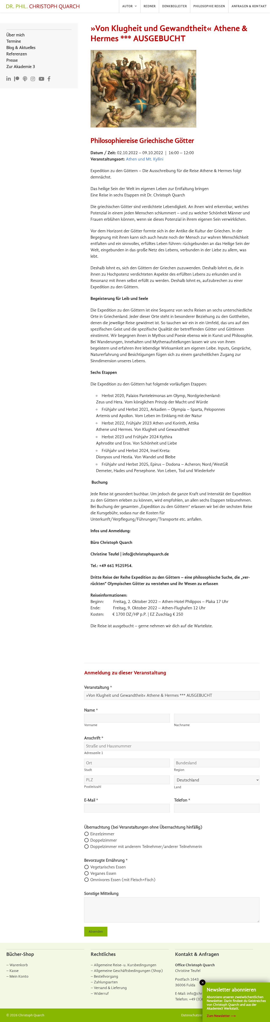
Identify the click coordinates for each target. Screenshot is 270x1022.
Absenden (96, 932)
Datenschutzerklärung (197, 1015)
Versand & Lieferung (110, 988)
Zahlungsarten (106, 982)
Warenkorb (18, 965)
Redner (150, 6)
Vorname (90, 725)
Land (177, 787)
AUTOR (127, 6)
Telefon (182, 800)
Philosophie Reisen (209, 6)
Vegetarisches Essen (108, 867)
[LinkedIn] (8, 79)
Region (179, 770)
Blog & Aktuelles (20, 47)
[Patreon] (16, 79)
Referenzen (16, 54)
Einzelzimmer (102, 833)
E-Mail (91, 800)
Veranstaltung (98, 687)
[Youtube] (41, 79)
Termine (13, 41)
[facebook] (49, 79)
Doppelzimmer (103, 840)
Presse (12, 60)
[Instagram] (33, 79)
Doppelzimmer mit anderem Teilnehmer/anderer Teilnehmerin (146, 846)
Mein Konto (18, 976)
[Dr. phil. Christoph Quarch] (43, 7)
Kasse (14, 971)
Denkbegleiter (174, 6)
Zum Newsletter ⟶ (221, 1016)
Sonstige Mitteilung (101, 893)
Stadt (88, 770)
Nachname (182, 725)
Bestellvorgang (106, 976)
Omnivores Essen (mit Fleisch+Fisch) (122, 879)
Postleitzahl (92, 787)
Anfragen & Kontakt (249, 6)
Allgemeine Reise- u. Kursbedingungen (125, 965)
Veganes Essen (103, 873)
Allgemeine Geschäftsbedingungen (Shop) (128, 971)
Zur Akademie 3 (20, 66)
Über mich (15, 35)
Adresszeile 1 (93, 753)
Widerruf (101, 993)
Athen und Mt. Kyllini (144, 159)
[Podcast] (25, 79)
